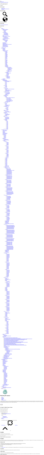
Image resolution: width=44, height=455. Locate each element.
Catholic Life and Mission (5, 29)
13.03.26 (8, 147)
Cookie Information (5, 416)
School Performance (5, 133)
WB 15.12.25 (8, 294)
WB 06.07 (8, 275)
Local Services (6, 349)
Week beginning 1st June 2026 (10, 191)
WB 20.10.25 (8, 257)
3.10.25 (7, 323)
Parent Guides (8, 351)
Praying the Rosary (6, 33)
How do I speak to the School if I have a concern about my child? (10, 337)
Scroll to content (2, 1)
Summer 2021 (6, 72)
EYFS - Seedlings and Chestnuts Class (11, 97)
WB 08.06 (8, 273)
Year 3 (6, 83)
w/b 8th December (8, 203)
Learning (8, 109)
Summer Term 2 (5, 375)
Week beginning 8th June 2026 (10, 246)
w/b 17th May (8, 215)
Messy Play (8, 352)
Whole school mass (6, 34)
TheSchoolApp (4, 362)
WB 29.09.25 (8, 255)
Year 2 (6, 82)
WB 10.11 (8, 258)
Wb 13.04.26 (8, 303)
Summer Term (5, 381)
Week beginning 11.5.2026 (9, 244)
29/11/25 (6, 163)
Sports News (4, 78)
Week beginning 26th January (10, 236)
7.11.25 (7, 325)
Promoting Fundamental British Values (8, 358)
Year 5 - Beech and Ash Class (10, 100)
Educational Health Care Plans (8, 353)
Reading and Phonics (7, 92)
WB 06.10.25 (8, 256)
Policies (5, 345)
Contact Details (4, 47)
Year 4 (7, 123)
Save (5, 454)
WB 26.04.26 (8, 270)
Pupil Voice (4, 138)
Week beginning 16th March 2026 (10, 239)
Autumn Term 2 (5, 376)
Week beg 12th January (9, 180)
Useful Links (6, 348)
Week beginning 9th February (10, 237)
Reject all (1, 454)
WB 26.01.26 (8, 264)
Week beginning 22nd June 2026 (10, 193)
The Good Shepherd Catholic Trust (6, 36)
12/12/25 (6, 164)
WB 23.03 (8, 268)
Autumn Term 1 (5, 379)
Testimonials (4, 360)
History (6, 106)
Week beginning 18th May (9, 190)
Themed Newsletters (9, 67)
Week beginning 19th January (10, 235)
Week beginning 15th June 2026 (10, 192)
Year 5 (6, 84)
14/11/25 (6, 162)
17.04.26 (8, 149)
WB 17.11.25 (8, 292)
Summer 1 (5, 137)
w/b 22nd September (9, 197)
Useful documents (7, 252)
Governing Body (4, 134)
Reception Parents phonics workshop (10, 170)
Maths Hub (6, 88)
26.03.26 (8, 148)
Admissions (4, 132)
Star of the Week (7, 220)
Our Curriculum (3, 79)
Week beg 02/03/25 (9, 184)
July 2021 (8, 75)
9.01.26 (7, 328)
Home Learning (7, 117)
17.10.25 (8, 324)
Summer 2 (6, 54)
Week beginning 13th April (9, 187)
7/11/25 (6, 161)
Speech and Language (7, 350)
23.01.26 (8, 329)
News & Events (3, 48)
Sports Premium (4, 336)
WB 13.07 (8, 276)
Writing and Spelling (7, 93)
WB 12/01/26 (8, 296)
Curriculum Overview (5, 80)
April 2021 (8, 73)
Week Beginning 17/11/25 (9, 176)
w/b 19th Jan (8, 206)
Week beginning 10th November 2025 (10, 230)
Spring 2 (6, 53)
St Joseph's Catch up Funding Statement (7, 387)
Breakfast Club (4, 371)
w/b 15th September (9, 196)
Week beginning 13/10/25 (9, 174)
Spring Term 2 (6, 330)
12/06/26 (8, 154)
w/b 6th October (8, 198)
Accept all (4, 454)
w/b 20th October (8, 199)
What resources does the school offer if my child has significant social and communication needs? (14, 344)
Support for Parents (6, 347)
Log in (2, 388)
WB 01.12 (8, 260)
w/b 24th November (9, 202)
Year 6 (7, 124)
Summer (5, 31)
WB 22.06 (8, 274)
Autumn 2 (6, 52)
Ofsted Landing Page (5, 130)
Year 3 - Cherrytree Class (9, 99)
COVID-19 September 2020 (6, 384)
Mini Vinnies (4, 42)
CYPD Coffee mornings (6, 356)
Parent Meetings (4, 363)
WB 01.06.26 (8, 307)
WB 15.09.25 (8, 254)
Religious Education (6, 95)
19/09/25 (6, 158)
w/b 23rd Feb (8, 209)
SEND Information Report (7, 346)
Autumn (5, 30)
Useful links (6, 251)
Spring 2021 (6, 66)
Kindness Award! (7, 166)
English (6, 280)
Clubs (3, 364)
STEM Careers (6, 105)
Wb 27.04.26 (8, 304)
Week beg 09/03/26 (9, 185)
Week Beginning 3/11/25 (9, 175)
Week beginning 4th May (9, 189)
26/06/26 (8, 155)
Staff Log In (3, 418)
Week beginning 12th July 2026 (10, 249)
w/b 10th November (9, 201)
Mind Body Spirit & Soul (5, 45)
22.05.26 (8, 152)
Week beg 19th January (9, 181)
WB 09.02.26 (8, 265)
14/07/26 (8, 156)
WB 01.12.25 (8, 293)
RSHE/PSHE (5, 112)
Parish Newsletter (6, 40)
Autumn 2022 (5, 367)
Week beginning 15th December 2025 (10, 233)
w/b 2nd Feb (8, 207)
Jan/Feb (6, 57)
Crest (5, 104)
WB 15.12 (8, 261)
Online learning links (7, 167)
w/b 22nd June (8, 218)
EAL (4, 116)
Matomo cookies (3, 447)
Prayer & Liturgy (4, 32)
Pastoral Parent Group (5, 43)
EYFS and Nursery (7, 81)
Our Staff (4, 131)
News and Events (7, 111)
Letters (6, 278)
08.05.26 (8, 151)
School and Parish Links (5, 39)
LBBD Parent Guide (6, 366)
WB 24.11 (8, 259)
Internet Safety (4, 369)
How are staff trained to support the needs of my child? (9, 343)
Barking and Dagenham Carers (8, 354)
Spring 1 (5, 136)
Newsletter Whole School (5, 50)
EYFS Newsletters (9, 168)
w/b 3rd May (8, 214)
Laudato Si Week (9, 69)
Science (5, 102)
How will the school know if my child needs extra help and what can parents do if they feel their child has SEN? (15, 339)
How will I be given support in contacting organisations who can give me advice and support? (13, 341)
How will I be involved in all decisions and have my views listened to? (11, 340)
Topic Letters (5, 85)
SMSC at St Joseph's (6, 357)
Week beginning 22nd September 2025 (11, 226)
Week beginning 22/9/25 (9, 172)
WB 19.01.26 (8, 263)
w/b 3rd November (9, 200)
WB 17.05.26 (8, 272)
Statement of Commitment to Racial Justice (7, 44)
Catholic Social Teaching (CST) (6, 38)
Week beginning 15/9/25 (9, 171)
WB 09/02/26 (8, 298)
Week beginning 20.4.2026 (9, 242)
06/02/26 (8, 144)
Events (6, 89)
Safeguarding (4, 365)
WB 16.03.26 (8, 301)
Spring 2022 (6, 65)
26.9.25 (7, 322)
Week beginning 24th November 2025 (10, 231)
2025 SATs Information (7, 319)
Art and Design (5, 119)
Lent (3, 35)
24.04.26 (8, 150)
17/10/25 (6, 160)
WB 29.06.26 (8, 309)
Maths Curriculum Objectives (8, 90)
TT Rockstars (8, 281)
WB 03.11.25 (8, 291)
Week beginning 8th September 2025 (10, 225)
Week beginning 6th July (9, 194)
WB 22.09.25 (8, 284)
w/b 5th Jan (8, 205)
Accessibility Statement (5, 417)
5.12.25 (7, 326)
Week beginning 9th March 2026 (10, 240)
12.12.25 (8, 327)
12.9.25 (7, 321)
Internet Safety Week (10, 68)
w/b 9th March (8, 210)
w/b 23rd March (8, 211)
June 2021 (8, 74)
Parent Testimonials (5, 361)
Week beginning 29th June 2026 (10, 248)
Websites (6, 94)
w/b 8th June (8, 217)
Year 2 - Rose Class (9, 98)
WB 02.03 (8, 266)
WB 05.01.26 (8, 262)
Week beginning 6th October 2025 (10, 227)
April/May (6, 58)
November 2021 (8, 77)
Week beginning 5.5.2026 (9, 243)
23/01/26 (8, 143)
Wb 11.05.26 (8, 305)
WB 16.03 (8, 267)
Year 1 (7, 121)
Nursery (3, 385)
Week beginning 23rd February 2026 (10, 238)
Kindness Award (7, 221)
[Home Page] (4, 2)
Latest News (4, 49)
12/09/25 (8, 157)
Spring (6, 41)
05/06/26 (8, 153)
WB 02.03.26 (8, 300)
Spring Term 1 (5, 373)
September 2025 (7, 333)
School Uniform (4, 370)
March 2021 (8, 70)
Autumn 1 (6, 51)
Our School (3, 129)
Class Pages (4, 140)
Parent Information (3, 359)
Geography (6, 108)
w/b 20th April (8, 213)
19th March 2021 (9, 71)
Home (2, 28)
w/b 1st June (8, 216)
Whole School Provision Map (7, 355)
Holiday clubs (5, 335)
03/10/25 (6, 159)
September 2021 (8, 76)
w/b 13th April (8, 212)
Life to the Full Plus (6, 37)
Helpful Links (6, 318)
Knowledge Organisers (7, 101)
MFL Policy (6, 113)
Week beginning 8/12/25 (9, 178)
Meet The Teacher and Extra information (9, 223)
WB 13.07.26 (8, 310)
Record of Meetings (6, 139)
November (6, 56)
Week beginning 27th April (9, 188)
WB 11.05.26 (8, 271)
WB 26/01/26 (8, 297)
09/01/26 (8, 142)
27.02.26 (8, 146)
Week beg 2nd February (9, 182)
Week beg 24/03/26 (9, 186)
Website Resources (7, 91)
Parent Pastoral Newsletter (5, 46)
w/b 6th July (8, 219)
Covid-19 (2, 386)
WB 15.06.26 (8, 308)
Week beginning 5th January (9, 234)
